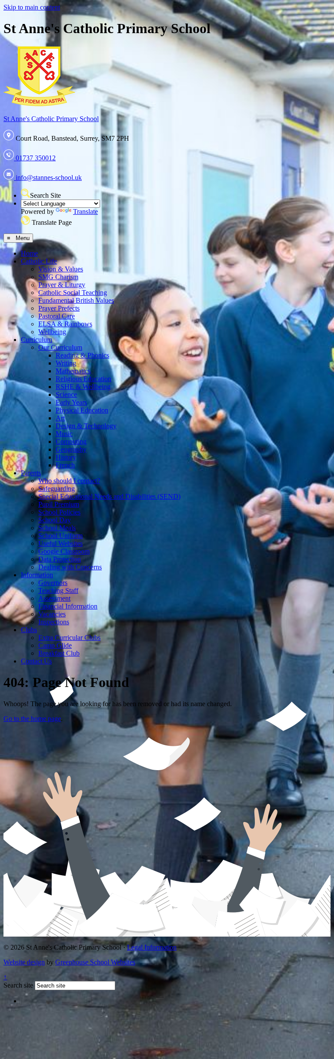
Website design (24, 962)
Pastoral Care (56, 316)
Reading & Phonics (82, 355)
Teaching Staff (58, 590)
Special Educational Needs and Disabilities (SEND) (109, 496)
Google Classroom (64, 551)
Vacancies (52, 614)
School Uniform (60, 535)
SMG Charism (58, 277)
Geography (71, 449)
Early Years (71, 402)
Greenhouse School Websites (95, 962)
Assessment (54, 598)
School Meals (57, 527)
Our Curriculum (60, 347)
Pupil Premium (58, 504)
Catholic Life (39, 261)
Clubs (29, 629)
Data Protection (59, 559)
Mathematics (73, 371)
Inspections (53, 622)
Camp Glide (55, 645)
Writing (66, 363)
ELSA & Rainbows (65, 324)
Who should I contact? (69, 480)
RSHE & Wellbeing (83, 386)
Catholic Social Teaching (72, 292)
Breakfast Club (59, 653)
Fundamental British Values (76, 300)
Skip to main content (31, 7)
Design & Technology (86, 426)
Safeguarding (56, 488)
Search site (18, 985)
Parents (31, 473)
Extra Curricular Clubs (69, 637)
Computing (71, 441)
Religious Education (83, 378)
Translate (85, 211)
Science (66, 394)
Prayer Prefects (59, 308)
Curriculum (36, 339)
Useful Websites (60, 543)
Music (64, 433)
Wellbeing (52, 331)
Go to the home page (32, 718)
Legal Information (152, 947)
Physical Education (82, 410)
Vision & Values (60, 269)
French (65, 465)
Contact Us (36, 661)
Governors (52, 582)
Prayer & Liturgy (61, 284)
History (66, 457)
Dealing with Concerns (70, 567)
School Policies (59, 512)
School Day (54, 520)
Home (29, 253)
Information (37, 575)
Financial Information (67, 606)
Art (60, 418)
